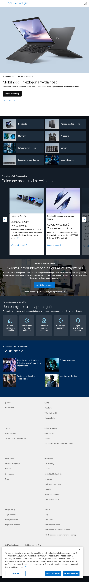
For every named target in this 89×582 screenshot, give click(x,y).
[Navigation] (3, 3)
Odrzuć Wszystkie (52, 573)
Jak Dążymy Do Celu (68, 376)
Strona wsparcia (10, 433)
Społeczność (49, 433)
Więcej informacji (54, 245)
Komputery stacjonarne (70, 124)
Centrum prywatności (52, 525)
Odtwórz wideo (46, 285)
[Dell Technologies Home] (18, 3)
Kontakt (47, 438)
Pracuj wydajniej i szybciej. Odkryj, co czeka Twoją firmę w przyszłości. (29, 363)
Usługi (7, 479)
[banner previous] (5, 100)
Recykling (47, 489)
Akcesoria (65, 136)
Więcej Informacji (12, 94)
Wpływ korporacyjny (51, 494)
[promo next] (84, 219)
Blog (46, 514)
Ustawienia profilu (50, 413)
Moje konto (48, 408)
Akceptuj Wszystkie (71, 573)
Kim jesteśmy (49, 464)
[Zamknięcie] (79, 549)
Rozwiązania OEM (11, 520)
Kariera (47, 469)
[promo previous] (5, 219)
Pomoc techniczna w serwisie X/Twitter (58, 443)
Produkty (8, 469)
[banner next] (14, 100)
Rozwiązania (9, 474)
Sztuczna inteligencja (27, 148)
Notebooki (22, 124)
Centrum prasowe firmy (52, 484)
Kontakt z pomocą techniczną (15, 438)
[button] (86, 3)
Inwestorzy (48, 479)
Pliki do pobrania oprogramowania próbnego (60, 535)
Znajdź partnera (10, 514)
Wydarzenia (48, 520)
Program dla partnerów (13, 525)
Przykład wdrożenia (51, 499)
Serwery (64, 148)
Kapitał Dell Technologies (53, 474)
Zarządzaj (15, 573)
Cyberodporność (67, 160)
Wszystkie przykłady (54, 292)
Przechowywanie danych (28, 160)
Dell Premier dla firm (33, 545)
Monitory (22, 136)
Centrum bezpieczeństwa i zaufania (57, 530)
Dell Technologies (12, 545)
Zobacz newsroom (67, 360)
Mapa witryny (9, 407)
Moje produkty (49, 418)
